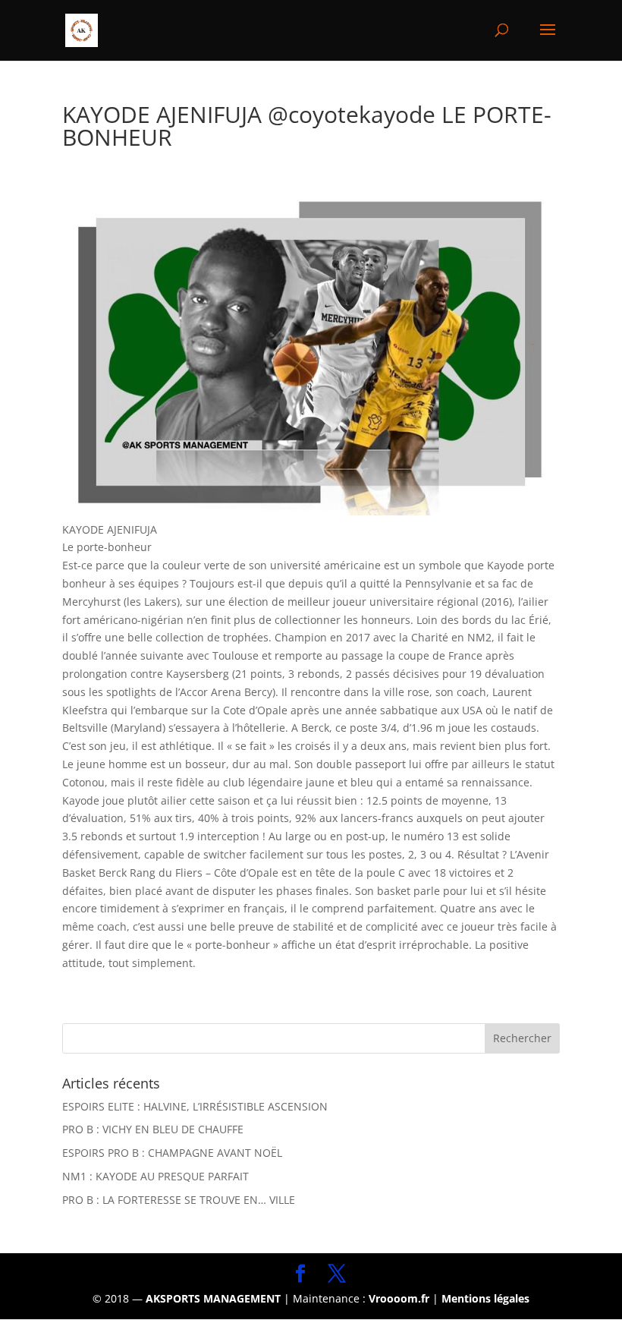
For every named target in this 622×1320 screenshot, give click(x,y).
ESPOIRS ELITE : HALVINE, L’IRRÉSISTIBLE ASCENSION (195, 1106)
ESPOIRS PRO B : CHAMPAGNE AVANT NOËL (172, 1152)
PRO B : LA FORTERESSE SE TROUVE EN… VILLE (178, 1199)
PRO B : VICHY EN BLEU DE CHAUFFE (152, 1129)
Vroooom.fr (399, 1298)
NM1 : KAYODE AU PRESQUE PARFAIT (155, 1176)
